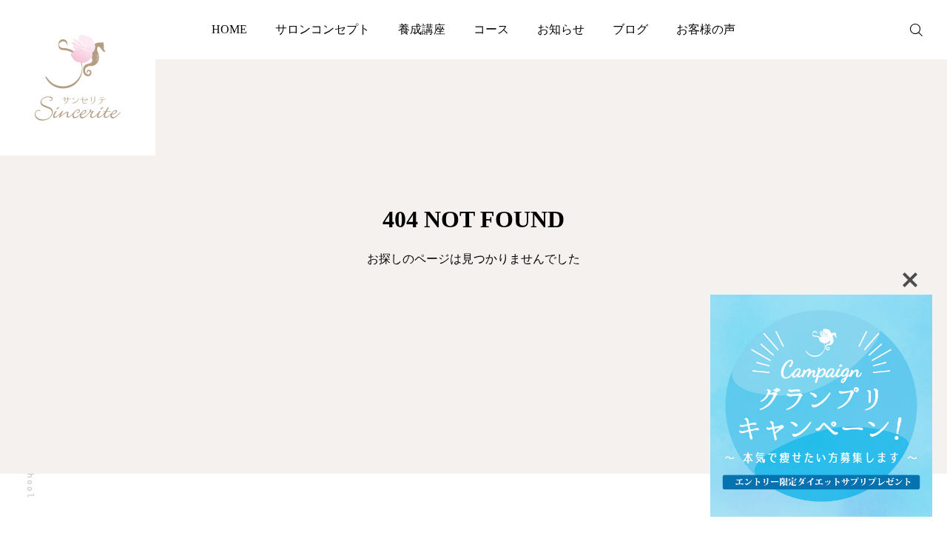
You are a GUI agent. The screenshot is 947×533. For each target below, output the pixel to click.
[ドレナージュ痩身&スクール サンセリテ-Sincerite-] (77, 77)
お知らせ (560, 29)
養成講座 (421, 29)
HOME (229, 29)
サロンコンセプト (322, 29)
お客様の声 (705, 29)
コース (491, 29)
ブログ (630, 29)
